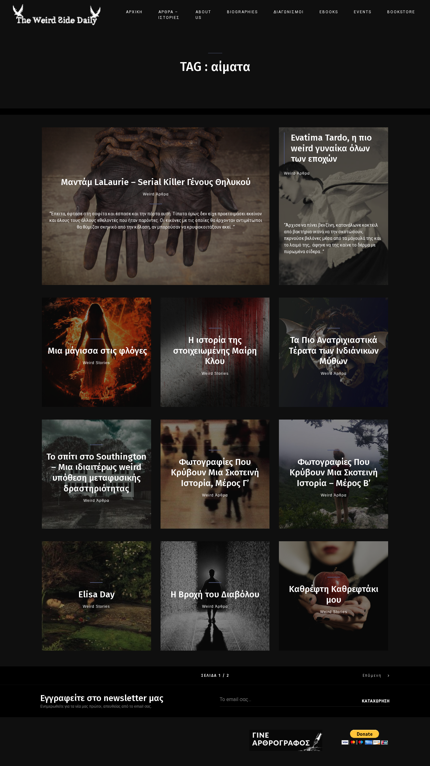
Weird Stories (96, 363)
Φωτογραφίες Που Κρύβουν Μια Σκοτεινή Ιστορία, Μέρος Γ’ (215, 472)
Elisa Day (96, 594)
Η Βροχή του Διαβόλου (215, 594)
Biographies (242, 12)
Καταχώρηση (376, 701)
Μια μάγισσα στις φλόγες (96, 350)
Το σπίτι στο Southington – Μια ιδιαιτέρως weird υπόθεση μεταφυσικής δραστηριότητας (96, 472)
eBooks (329, 12)
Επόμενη (372, 675)
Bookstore (401, 12)
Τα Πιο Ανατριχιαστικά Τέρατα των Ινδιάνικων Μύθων (334, 350)
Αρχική (134, 12)
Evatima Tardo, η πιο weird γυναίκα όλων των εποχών (331, 148)
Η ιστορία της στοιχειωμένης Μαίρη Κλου (215, 350)
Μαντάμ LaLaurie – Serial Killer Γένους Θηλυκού (156, 182)
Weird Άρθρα (156, 194)
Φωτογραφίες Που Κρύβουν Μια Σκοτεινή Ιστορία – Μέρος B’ (334, 472)
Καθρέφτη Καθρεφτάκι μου (333, 594)
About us (203, 15)
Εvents (362, 12)
